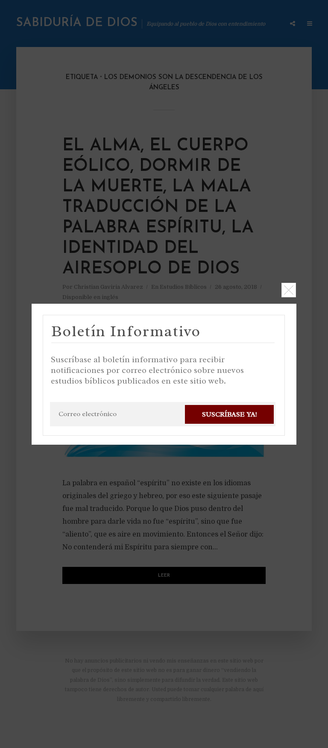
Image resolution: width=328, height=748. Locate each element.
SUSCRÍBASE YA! (229, 414)
